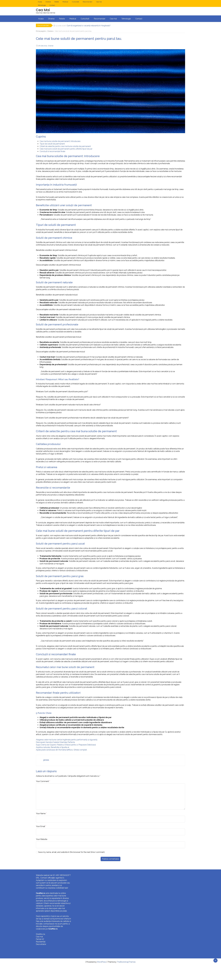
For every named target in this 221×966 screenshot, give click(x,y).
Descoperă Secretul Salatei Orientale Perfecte (55, 742)
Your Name (40, 813)
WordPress (101, 962)
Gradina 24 (40, 934)
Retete (56, 2)
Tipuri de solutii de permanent (52, 144)
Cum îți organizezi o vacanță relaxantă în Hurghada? (88, 25)
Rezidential (40, 942)
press (46, 760)
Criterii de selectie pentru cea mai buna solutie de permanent (65, 146)
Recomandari (87, 2)
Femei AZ (40, 939)
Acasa (40, 2)
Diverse (48, 2)
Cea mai (99, 2)
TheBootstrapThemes (126, 962)
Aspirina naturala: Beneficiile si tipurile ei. (52, 747)
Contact (52, 5)
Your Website (41, 839)
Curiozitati (75, 2)
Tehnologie (42, 5)
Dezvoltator (41, 944)
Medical (65, 2)
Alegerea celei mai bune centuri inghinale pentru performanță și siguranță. (67, 740)
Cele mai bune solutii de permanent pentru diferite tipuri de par (66, 149)
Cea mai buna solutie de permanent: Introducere (60, 141)
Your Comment (42, 781)
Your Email (40, 826)
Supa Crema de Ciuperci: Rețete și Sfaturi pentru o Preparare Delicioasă (66, 745)
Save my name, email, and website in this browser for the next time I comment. (71, 852)
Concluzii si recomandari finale (52, 151)
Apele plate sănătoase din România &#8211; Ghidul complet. (61, 750)
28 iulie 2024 (42, 46)
